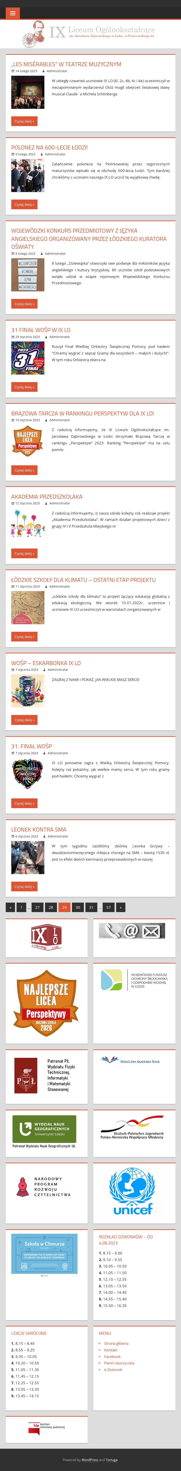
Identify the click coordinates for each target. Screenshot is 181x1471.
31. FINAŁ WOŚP (31, 746)
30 (78, 907)
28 (51, 907)
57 (108, 907)
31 (91, 907)
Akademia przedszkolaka (47, 496)
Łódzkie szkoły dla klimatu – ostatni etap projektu (83, 579)
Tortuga (111, 1460)
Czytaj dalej (23, 121)
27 (37, 907)
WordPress (90, 1460)
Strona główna (116, 1343)
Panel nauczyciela (119, 1362)
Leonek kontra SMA (38, 829)
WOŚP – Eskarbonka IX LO (46, 663)
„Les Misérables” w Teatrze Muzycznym (66, 64)
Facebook (112, 1356)
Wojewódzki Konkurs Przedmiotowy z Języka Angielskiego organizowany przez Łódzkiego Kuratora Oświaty (89, 238)
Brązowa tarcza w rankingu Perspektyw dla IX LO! (82, 413)
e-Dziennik (113, 1369)
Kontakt (110, 1349)
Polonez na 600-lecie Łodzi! (49, 147)
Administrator (57, 71)
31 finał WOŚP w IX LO (40, 330)
